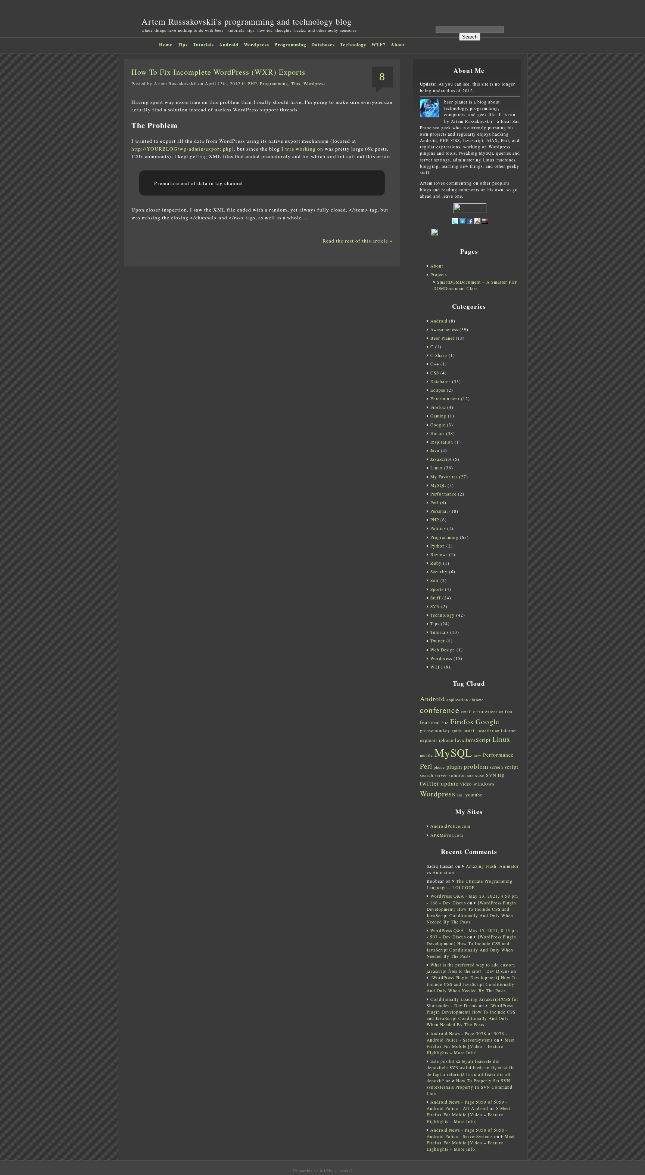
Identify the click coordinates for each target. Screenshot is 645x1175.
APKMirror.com (446, 835)
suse (479, 775)
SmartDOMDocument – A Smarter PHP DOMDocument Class (475, 285)
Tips (183, 44)
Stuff (435, 598)
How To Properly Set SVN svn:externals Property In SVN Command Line (469, 1087)
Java (434, 450)
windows (484, 783)
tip (501, 775)
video (466, 784)
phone (439, 767)
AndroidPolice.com (450, 826)
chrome (477, 699)
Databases (323, 44)
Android (229, 44)
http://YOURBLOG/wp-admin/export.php (181, 148)
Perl (434, 502)
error (478, 711)
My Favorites (444, 476)
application (457, 699)
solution (457, 775)
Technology (353, 44)
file (445, 722)
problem (476, 766)
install (470, 730)
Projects (438, 274)
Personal (439, 511)
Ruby (436, 563)
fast (508, 711)
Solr (434, 580)
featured (430, 722)
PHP (252, 83)
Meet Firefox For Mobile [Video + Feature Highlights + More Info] (471, 1046)
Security (439, 571)
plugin (454, 766)
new (478, 755)
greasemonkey (435, 730)
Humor (437, 433)
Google (437, 425)
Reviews (439, 554)
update (450, 783)
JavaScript (441, 459)
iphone (446, 740)
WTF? (378, 44)
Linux (436, 468)
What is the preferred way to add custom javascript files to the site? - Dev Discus (471, 968)
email (466, 711)
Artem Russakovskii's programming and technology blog (246, 21)
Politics (438, 528)
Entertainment (444, 398)
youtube (473, 795)
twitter (429, 783)
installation (488, 730)
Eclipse (437, 390)
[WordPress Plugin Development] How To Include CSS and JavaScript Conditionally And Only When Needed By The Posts (472, 984)
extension (494, 711)
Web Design (442, 650)
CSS (434, 373)
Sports (436, 589)
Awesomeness (444, 329)
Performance (443, 494)
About (398, 44)
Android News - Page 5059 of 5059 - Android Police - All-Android (467, 1105)
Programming (290, 44)
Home (165, 44)
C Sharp (438, 355)
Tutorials (203, 44)
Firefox (438, 407)
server (441, 775)
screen (496, 767)
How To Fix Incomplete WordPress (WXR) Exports (218, 72)
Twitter (437, 641)
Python (437, 546)
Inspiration (441, 442)
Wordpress (256, 44)
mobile (426, 755)
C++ (434, 364)
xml (460, 795)
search (426, 775)
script (511, 767)
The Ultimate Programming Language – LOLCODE (469, 884)
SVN (435, 606)
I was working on (302, 148)
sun (470, 775)
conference (439, 709)
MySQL (438, 485)
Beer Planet (442, 338)
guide (457, 730)
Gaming (438, 416)
